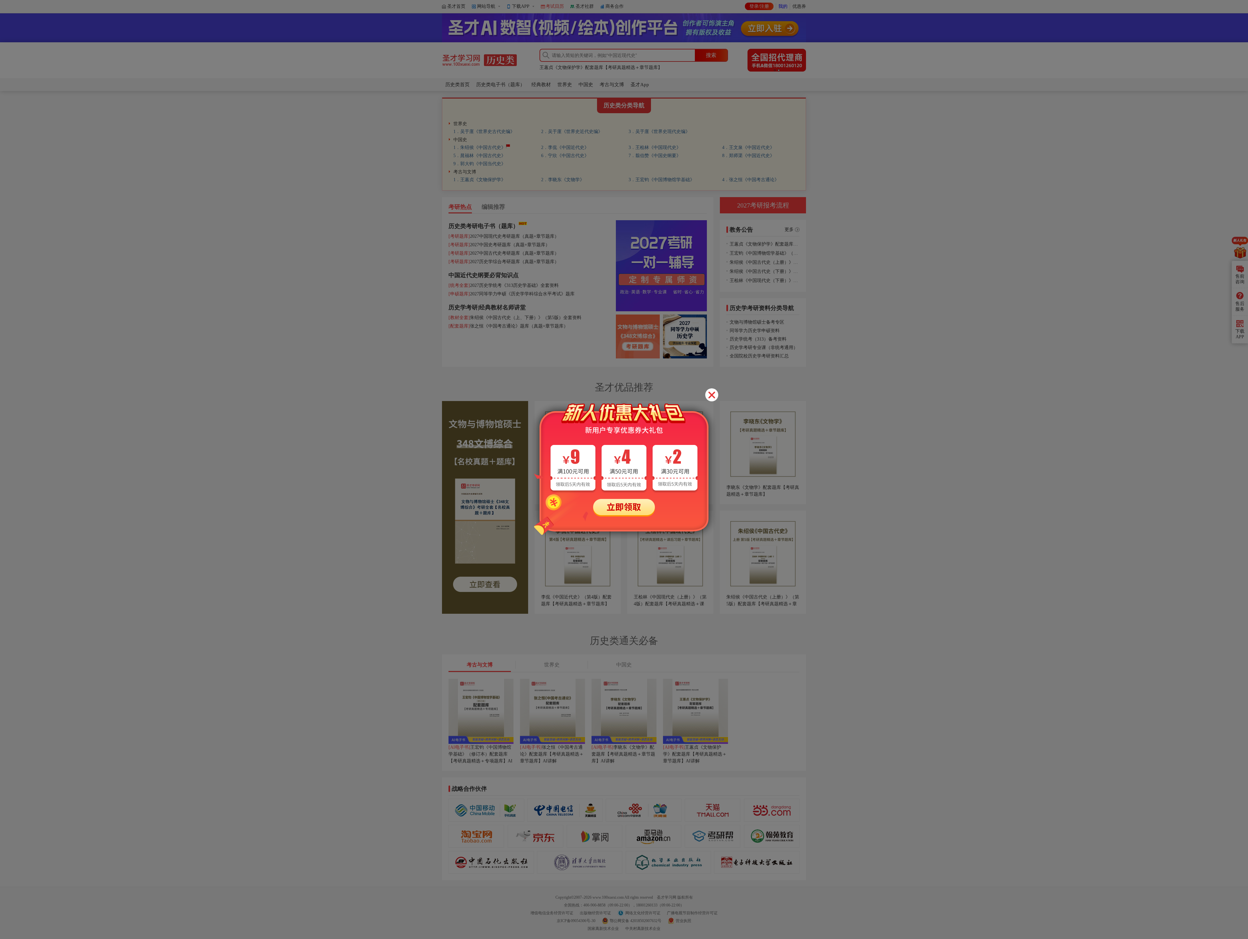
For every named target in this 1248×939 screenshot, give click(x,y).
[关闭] (711, 394)
